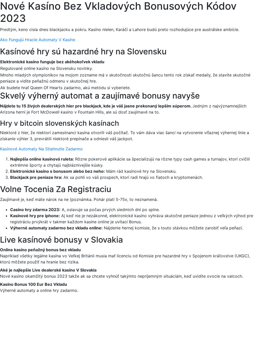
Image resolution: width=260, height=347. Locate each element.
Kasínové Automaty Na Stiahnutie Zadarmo (41, 148)
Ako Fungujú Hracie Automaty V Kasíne (37, 39)
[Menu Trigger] (240, 11)
